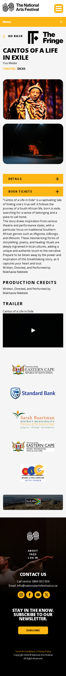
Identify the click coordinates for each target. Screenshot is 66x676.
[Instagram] (21, 594)
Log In (33, 557)
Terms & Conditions (25, 651)
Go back (15, 36)
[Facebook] (29, 594)
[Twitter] (46, 594)
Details (15, 179)
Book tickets (20, 191)
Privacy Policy (44, 651)
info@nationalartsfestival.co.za (37, 586)
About (33, 550)
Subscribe (33, 630)
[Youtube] (38, 594)
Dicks (21, 69)
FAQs (33, 554)
